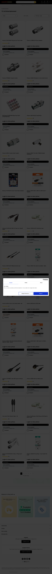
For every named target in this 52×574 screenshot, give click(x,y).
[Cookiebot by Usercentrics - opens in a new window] (43, 279)
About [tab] (41, 282)
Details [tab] (26, 282)
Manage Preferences (25, 293)
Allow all (40, 293)
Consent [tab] (10, 282)
